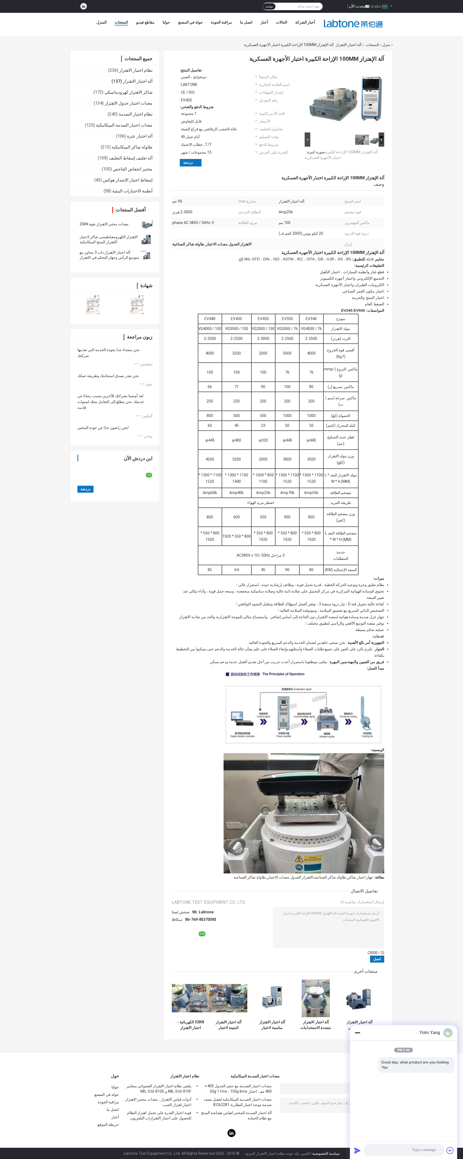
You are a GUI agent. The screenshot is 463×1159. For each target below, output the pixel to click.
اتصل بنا (246, 22)
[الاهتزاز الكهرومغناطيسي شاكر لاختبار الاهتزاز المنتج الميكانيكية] (147, 239)
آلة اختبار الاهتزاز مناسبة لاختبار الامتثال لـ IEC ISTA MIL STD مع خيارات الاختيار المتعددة (272, 1025)
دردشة (188, 163)
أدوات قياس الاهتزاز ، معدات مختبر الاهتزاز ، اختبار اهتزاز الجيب (157, 1102)
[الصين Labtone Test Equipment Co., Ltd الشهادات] (93, 304)
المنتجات (121, 22)
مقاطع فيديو (145, 22)
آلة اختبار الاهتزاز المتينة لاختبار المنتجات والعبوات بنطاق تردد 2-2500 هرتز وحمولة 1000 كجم (228, 1025)
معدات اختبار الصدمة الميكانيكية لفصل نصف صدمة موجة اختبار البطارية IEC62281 (238, 1102)
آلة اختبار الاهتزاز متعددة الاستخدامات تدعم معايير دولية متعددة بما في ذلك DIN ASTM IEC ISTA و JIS (315, 1025)
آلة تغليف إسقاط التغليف (130, 158)
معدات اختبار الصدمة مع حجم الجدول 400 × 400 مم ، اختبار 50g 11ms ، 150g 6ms (238, 1088)
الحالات (281, 22)
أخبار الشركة (305, 22)
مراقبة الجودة (221, 22)
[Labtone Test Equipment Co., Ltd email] (152, 475)
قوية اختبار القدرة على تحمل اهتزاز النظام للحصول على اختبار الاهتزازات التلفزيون (159, 1115)
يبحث (269, 6)
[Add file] (450, 1150)
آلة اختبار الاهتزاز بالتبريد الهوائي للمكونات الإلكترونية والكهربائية (359, 1025)
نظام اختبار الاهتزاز (135, 70)
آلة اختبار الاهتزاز (348, 45)
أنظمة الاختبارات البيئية (132, 190)
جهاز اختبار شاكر (360, 877)
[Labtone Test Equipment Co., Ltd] (353, 24)
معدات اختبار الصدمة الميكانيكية (124, 125)
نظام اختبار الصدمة (135, 114)
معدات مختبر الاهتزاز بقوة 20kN (104, 224)
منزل (386, 45)
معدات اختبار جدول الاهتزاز (128, 103)
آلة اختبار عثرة (139, 136)
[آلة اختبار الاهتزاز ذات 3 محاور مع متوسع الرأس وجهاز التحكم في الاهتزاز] (147, 255)
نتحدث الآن (357, 6)
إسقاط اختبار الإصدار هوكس (127, 180)
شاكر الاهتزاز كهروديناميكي (128, 92)
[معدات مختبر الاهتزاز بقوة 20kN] (147, 224)
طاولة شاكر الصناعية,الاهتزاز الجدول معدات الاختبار (306, 877)
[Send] (357, 1150)
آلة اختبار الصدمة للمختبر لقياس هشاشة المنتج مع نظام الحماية (236, 1115)
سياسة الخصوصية (326, 1153)
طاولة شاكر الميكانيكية (132, 147)
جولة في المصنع (190, 22)
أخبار (264, 22)
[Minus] (357, 1032)
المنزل (101, 22)
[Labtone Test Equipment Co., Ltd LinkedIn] (83, 6)
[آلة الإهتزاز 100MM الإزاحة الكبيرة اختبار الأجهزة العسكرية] (346, 99)
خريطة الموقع (108, 1124)
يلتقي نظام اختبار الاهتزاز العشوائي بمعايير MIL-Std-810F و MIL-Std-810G (158, 1088)
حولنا (166, 22)
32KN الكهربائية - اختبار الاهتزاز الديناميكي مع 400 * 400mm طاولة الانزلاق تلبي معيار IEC (191, 1025)
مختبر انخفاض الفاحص (132, 169)
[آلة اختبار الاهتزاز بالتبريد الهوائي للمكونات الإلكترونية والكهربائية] (359, 998)
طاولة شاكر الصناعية (250, 877)
